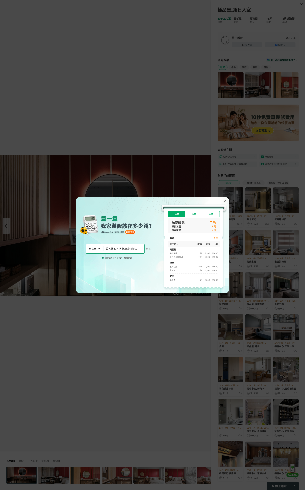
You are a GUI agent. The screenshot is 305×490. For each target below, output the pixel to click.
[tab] (176, 214)
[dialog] (152, 245)
